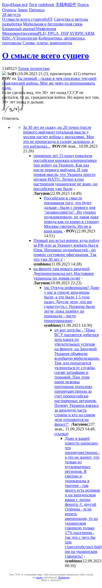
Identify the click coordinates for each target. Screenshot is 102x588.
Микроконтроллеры (20, 33)
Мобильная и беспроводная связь (52, 24)
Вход (6, 4)
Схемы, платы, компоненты (47, 43)
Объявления (45, 28)
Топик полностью (34, 68)
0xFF (48, 19)
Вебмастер (64, 577)
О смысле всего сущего (23, 19)
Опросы (9, 10)
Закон (23, 10)
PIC (81, 33)
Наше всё (19, 4)
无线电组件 (65, 4)
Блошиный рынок (18, 28)
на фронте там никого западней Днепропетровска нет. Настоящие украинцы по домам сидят (63, 273)
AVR (73, 33)
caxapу (39, 577)
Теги (33, 4)
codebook (46, 4)
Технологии (26, 38)
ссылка (60, 433)
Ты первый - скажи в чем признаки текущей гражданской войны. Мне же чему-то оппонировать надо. (49, 83)
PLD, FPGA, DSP (53, 33)
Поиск (83, 4)
